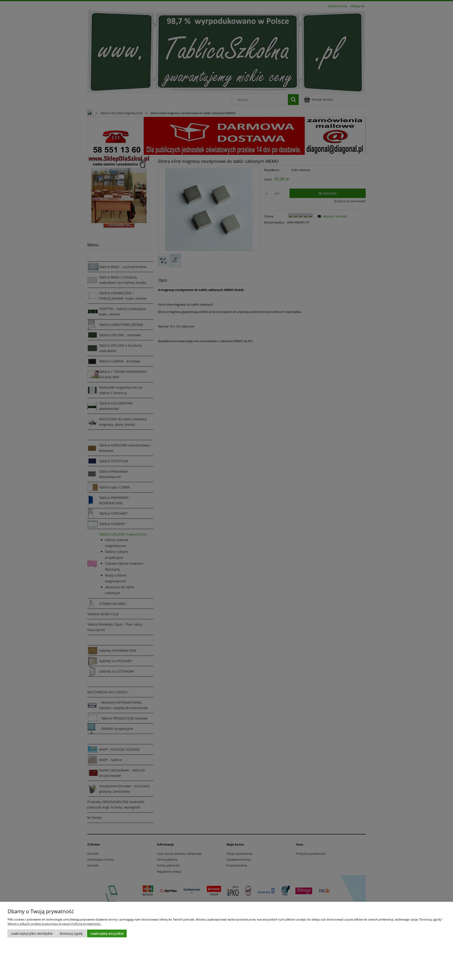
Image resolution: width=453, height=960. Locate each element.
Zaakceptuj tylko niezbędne (32, 933)
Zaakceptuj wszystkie (107, 933)
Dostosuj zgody (71, 933)
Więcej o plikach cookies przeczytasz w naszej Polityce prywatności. (54, 924)
